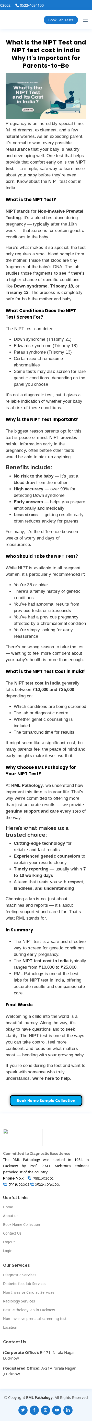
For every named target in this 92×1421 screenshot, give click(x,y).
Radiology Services (19, 1301)
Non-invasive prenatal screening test (34, 1318)
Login (8, 1251)
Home (8, 1207)
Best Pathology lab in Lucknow (29, 1310)
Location (10, 1327)
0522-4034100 (23, 5)
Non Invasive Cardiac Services (28, 1292)
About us (10, 1216)
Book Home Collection (21, 1224)
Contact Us (12, 1233)
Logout (9, 1242)
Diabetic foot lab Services (24, 1283)
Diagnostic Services (19, 1275)
